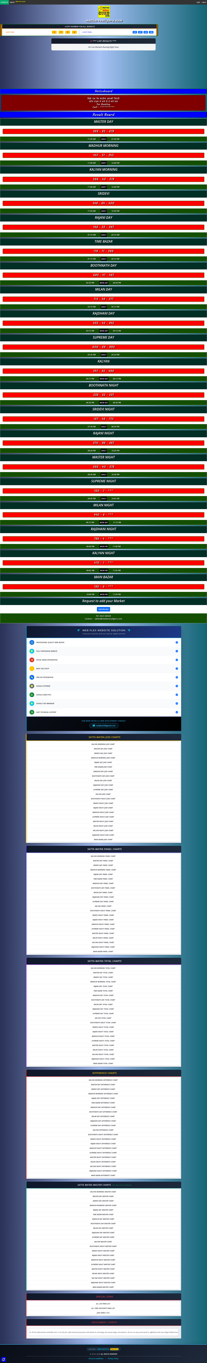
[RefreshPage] (3, 1359)
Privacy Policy (113, 1358)
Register (12, 2)
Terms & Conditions (96, 1358)
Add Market (103, 609)
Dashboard (4, 2)
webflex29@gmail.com (105, 725)
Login (198, 2)
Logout (204, 2)
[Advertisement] (103, 69)
